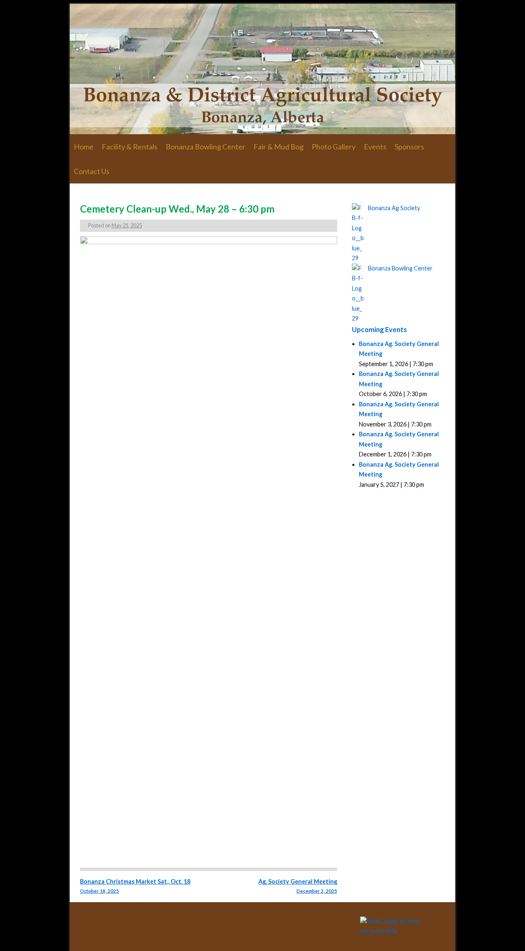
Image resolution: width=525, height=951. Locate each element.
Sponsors (409, 146)
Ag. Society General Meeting (297, 885)
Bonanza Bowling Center (205, 146)
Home (84, 146)
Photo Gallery (334, 146)
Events (375, 146)
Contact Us (92, 171)
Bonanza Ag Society (394, 207)
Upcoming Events (379, 329)
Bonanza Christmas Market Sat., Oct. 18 (135, 885)
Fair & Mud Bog (278, 146)
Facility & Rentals (130, 146)
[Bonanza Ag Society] (262, 69)
